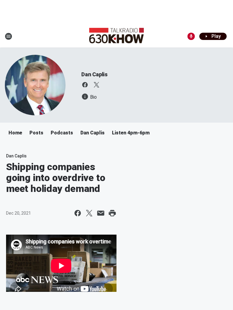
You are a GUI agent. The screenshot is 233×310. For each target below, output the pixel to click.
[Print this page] (112, 213)
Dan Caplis (94, 74)
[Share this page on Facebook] (77, 213)
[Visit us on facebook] (85, 84)
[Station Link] (116, 36)
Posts (36, 133)
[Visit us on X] (96, 84)
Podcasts (62, 133)
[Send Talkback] (191, 36)
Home (15, 133)
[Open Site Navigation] (8, 36)
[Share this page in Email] (100, 213)
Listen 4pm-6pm (131, 133)
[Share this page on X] (89, 213)
